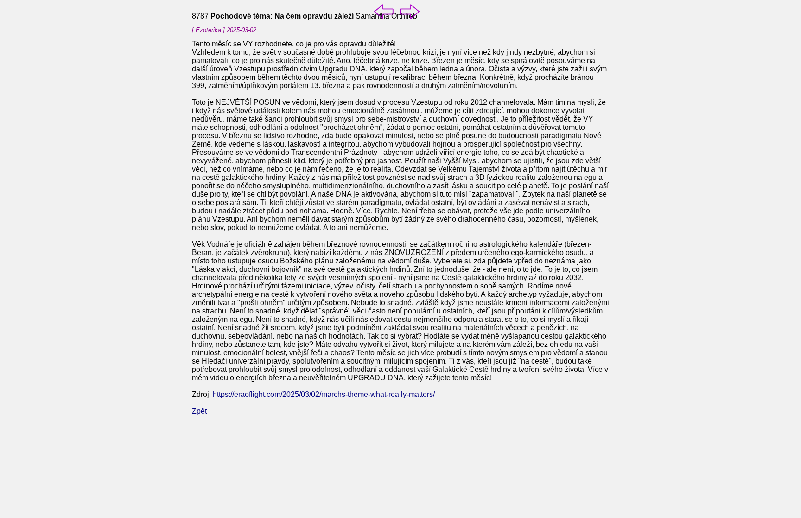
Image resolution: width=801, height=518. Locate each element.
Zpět (199, 411)
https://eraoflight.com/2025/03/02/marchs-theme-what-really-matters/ (324, 394)
